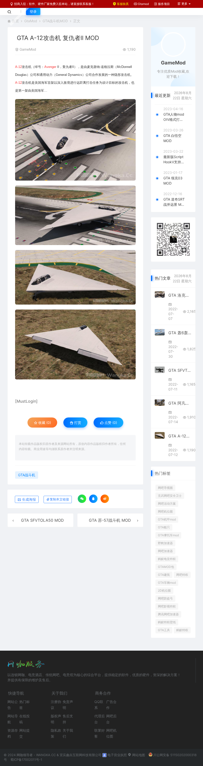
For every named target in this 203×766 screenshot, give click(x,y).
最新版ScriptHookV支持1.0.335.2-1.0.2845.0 (173, 160)
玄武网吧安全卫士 (170, 495)
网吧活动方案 (167, 503)
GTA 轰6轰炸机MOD (180, 332)
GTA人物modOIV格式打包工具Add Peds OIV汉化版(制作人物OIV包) (173, 117)
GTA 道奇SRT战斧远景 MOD (174, 202)
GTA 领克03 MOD (172, 180)
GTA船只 (164, 527)
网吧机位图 (165, 511)
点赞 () (110, 422)
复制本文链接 (59, 499)
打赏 (77, 422)
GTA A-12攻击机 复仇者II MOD (180, 436)
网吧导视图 (165, 488)
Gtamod (143, 4)
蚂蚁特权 (182, 630)
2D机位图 (164, 590)
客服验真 (122, 4)
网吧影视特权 (167, 606)
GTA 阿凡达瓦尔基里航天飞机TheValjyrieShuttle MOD (180, 403)
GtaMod (30, 21)
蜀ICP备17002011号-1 (26, 760)
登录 (33, 11)
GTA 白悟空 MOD (172, 138)
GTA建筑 (164, 575)
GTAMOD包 (166, 567)
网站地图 (138, 755)
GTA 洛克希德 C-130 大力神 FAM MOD (180, 295)
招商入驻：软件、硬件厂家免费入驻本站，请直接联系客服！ (53, 4)
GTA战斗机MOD (55, 21)
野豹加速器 (165, 543)
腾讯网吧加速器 (168, 614)
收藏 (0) (44, 422)
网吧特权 (182, 575)
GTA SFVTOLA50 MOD (42, 520)
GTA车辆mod (167, 582)
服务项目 (163, 4)
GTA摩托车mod (168, 535)
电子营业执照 (116, 755)
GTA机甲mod (167, 519)
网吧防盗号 (165, 598)
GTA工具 (164, 630)
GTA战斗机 (26, 475)
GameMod (28, 49)
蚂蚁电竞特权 (167, 559)
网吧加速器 (165, 551)
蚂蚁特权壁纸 (167, 622)
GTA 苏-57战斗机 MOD (110, 520)
